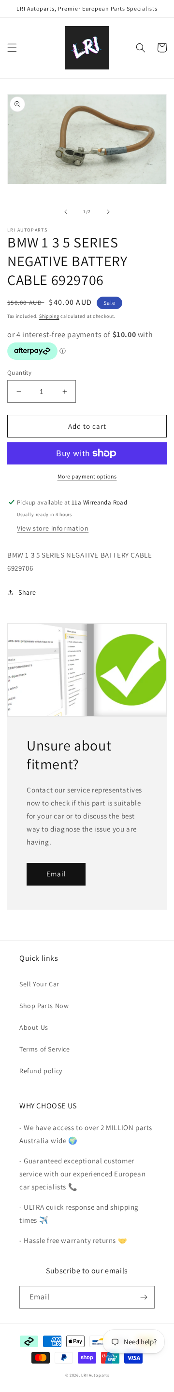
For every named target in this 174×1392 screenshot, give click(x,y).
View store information (52, 528)
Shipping (49, 316)
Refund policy (40, 1070)
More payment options (87, 476)
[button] (12, 47)
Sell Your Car (39, 984)
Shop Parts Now (44, 1005)
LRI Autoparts (95, 1375)
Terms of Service (44, 1049)
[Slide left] (65, 211)
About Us (33, 1027)
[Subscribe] (143, 1297)
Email (56, 873)
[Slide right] (108, 211)
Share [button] (27, 592)
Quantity (19, 372)
